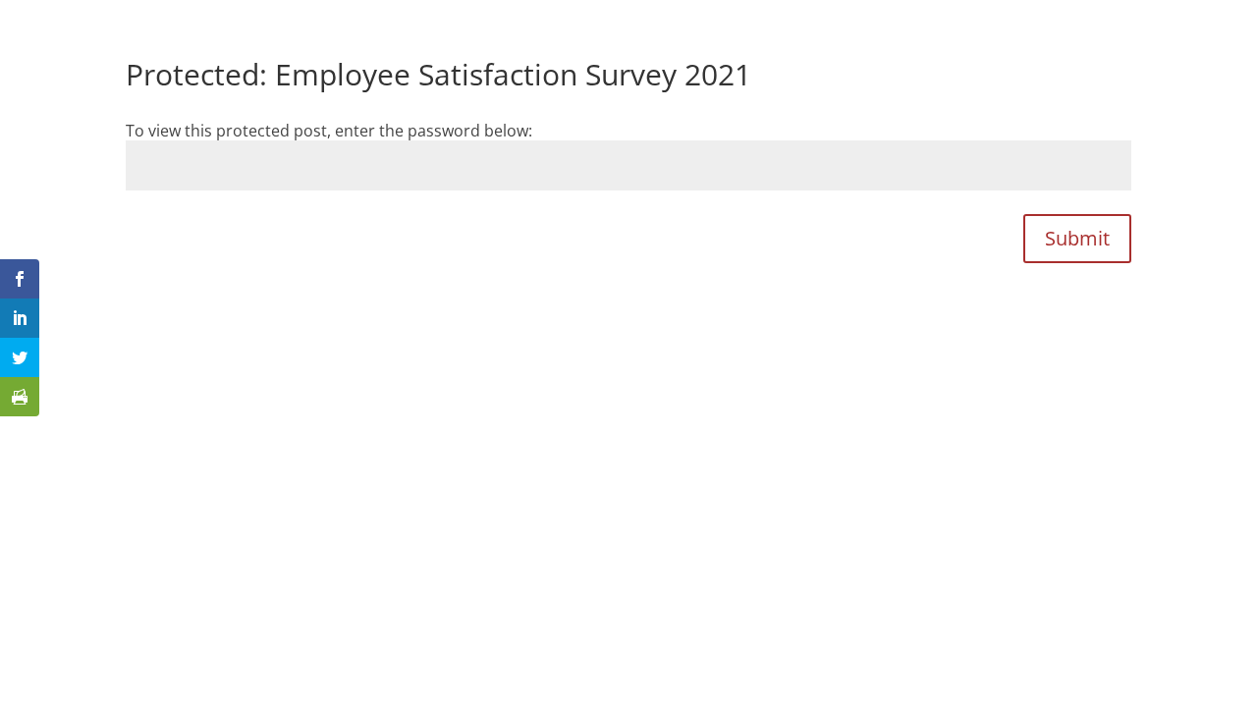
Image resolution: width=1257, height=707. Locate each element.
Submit (1077, 238)
